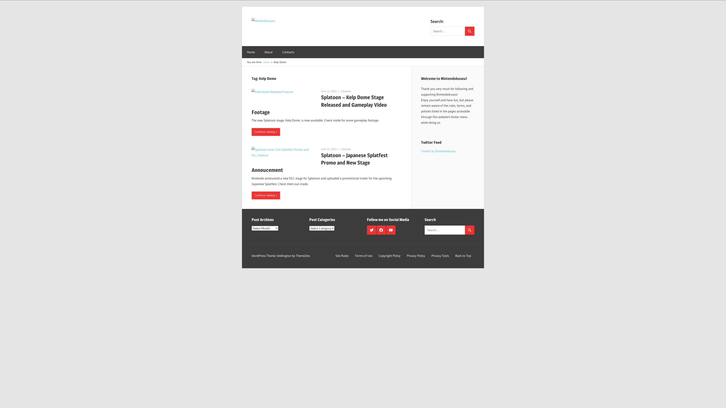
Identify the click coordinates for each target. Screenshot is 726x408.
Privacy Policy (416, 256)
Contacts (288, 52)
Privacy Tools (440, 256)
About (268, 52)
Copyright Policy (389, 256)
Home (251, 52)
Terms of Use (363, 256)
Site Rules (341, 256)
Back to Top (463, 256)
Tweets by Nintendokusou (438, 151)
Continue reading (264, 132)
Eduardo (346, 91)
